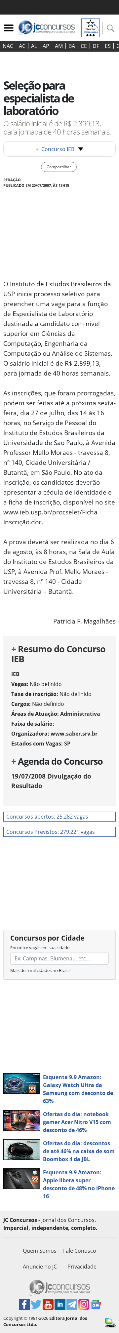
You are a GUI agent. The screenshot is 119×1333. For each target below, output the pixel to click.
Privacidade (82, 1266)
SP (67, 743)
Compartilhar (59, 167)
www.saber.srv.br (74, 733)
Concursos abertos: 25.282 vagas (47, 816)
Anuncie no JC (40, 1266)
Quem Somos (40, 1250)
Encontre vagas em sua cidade (39, 947)
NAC (8, 46)
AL (34, 46)
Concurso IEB (55, 149)
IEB (15, 674)
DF (96, 46)
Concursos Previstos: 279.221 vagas (50, 831)
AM (59, 46)
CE (84, 46)
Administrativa (80, 713)
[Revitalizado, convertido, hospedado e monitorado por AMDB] (110, 1322)
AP (46, 46)
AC (22, 46)
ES (108, 46)
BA (71, 46)
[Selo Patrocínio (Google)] (90, 27)
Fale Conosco (79, 1250)
